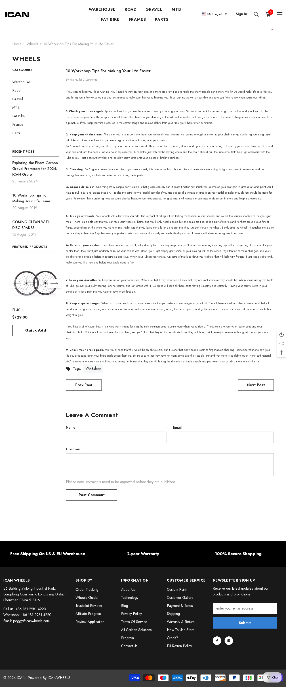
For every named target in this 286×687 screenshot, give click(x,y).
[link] (47, 554)
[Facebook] (217, 640)
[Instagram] (229, 640)
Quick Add (35, 330)
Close (272, 29)
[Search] (256, 14)
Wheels (32, 44)
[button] (17, 283)
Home (16, 44)
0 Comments (90, 80)
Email (177, 427)
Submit (245, 622)
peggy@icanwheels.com (31, 620)
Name (70, 427)
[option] (36, 299)
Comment (74, 449)
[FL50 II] (35, 282)
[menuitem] (35, 82)
